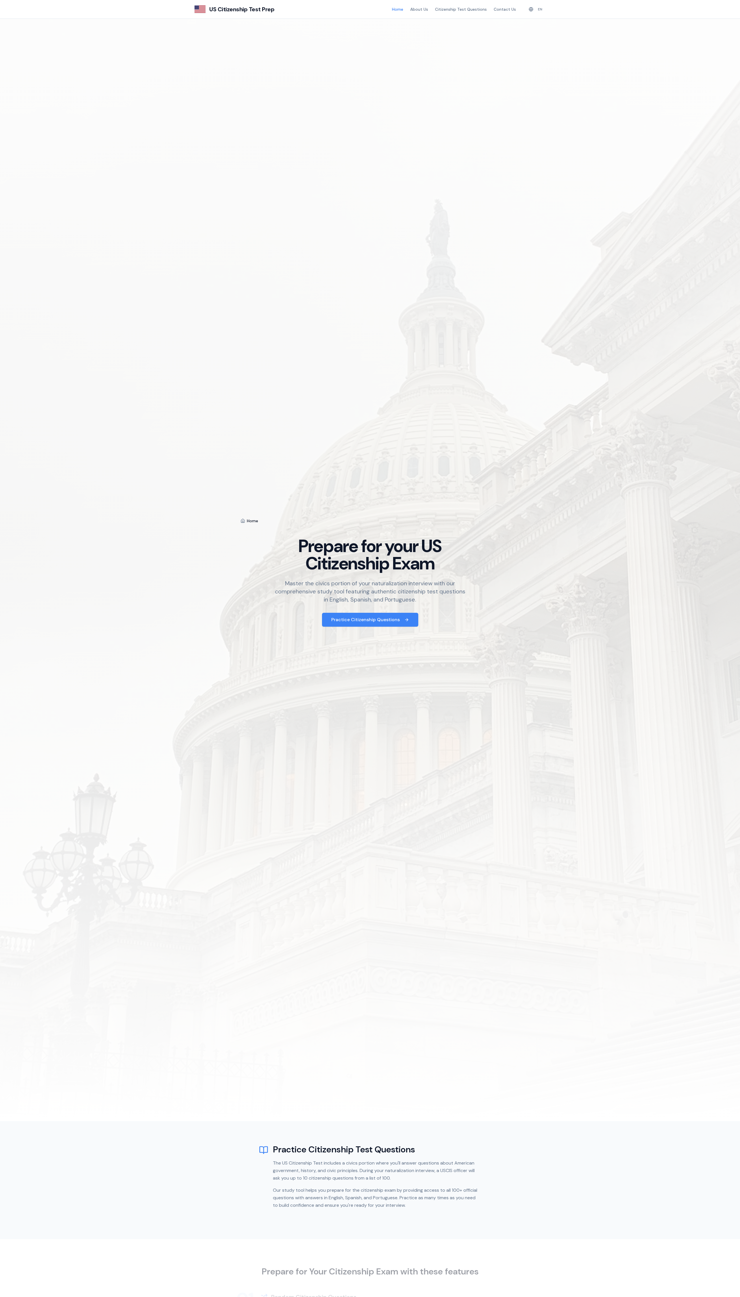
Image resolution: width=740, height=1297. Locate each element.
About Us (419, 9)
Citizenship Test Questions (461, 9)
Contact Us (505, 9)
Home (397, 9)
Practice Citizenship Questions (365, 620)
